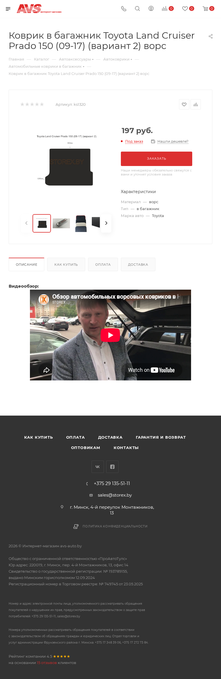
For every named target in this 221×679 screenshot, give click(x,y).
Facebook (112, 467)
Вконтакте (98, 467)
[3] (31, 104)
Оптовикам (85, 447)
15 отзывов (47, 662)
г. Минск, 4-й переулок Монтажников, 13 (112, 510)
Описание (26, 265)
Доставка (138, 265)
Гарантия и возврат (161, 437)
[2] (26, 104)
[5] (41, 104)
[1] (22, 104)
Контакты (126, 447)
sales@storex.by (115, 495)
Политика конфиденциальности (115, 526)
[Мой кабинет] (151, 9)
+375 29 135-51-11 (112, 483)
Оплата (103, 265)
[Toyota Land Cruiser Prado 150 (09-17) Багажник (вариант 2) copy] (66, 162)
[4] (36, 104)
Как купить (66, 265)
